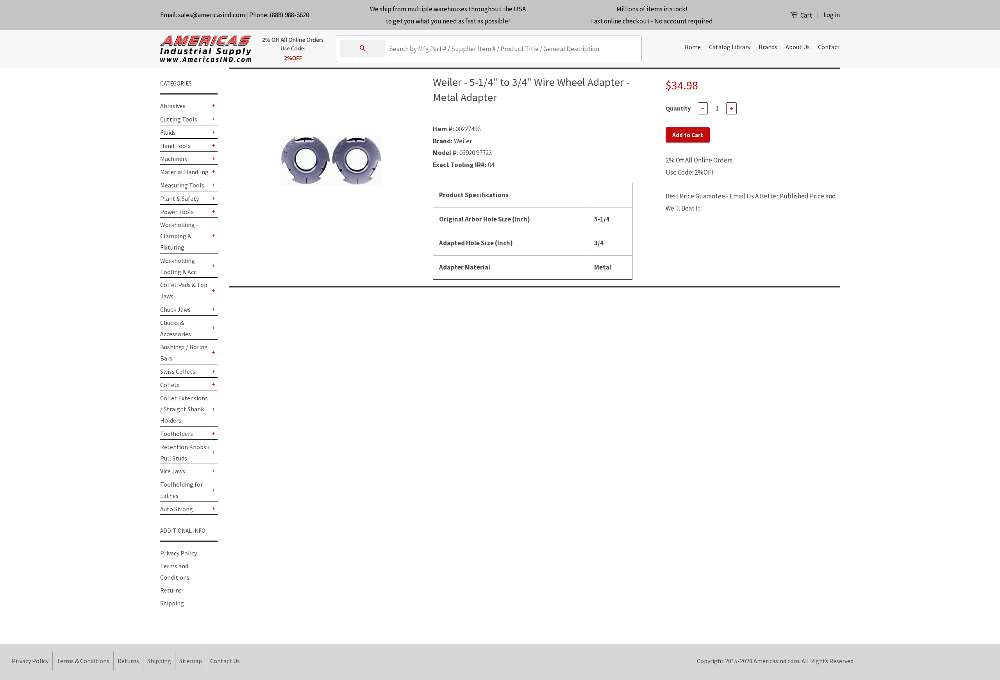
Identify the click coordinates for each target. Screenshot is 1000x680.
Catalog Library (729, 47)
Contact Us (225, 661)
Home (692, 47)
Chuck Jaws (175, 309)
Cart (805, 15)
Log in (831, 15)
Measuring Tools (182, 185)
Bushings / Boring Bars (184, 352)
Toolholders (176, 433)
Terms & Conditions (83, 661)
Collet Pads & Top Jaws (183, 290)
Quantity (678, 108)
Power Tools (177, 212)
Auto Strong (176, 509)
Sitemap (190, 661)
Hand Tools (175, 146)
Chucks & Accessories (175, 328)
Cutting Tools (178, 119)
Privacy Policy (178, 553)
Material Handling (184, 172)
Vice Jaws (172, 471)
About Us (798, 47)
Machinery (174, 158)
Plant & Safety (179, 198)
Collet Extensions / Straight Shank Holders (184, 409)
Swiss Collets (177, 371)
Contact (829, 47)
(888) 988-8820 (289, 15)
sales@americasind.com (211, 15)
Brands (768, 47)
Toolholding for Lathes (181, 490)
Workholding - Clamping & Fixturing (179, 236)
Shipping (172, 603)
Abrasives (173, 106)
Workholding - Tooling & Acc (179, 266)
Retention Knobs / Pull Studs (185, 452)
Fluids (168, 132)
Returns (171, 590)
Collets (170, 385)
